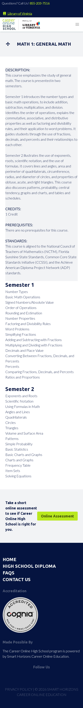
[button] (77, 24)
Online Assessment (57, 516)
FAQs (8, 572)
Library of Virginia (19, 13)
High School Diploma (29, 566)
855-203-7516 (40, 3)
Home (9, 559)
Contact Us (17, 579)
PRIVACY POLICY (18, 689)
